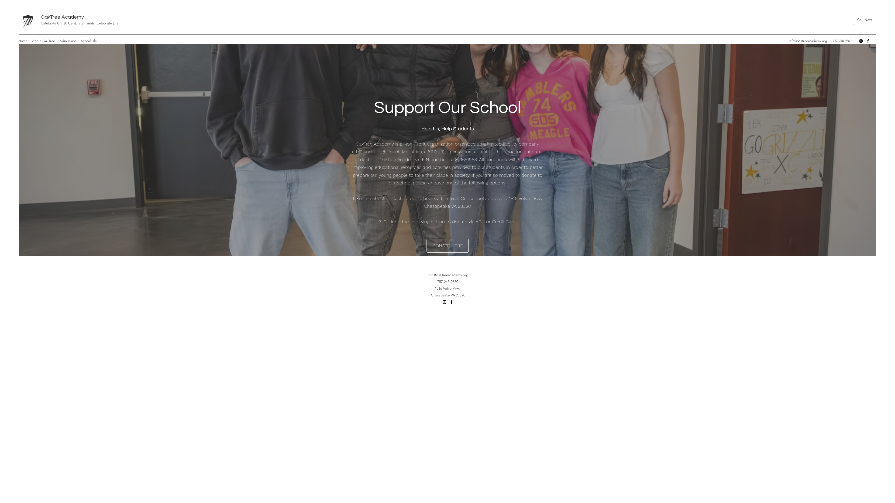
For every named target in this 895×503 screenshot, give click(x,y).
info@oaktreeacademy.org (808, 41)
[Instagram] (861, 41)
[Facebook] (868, 41)
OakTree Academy (62, 17)
